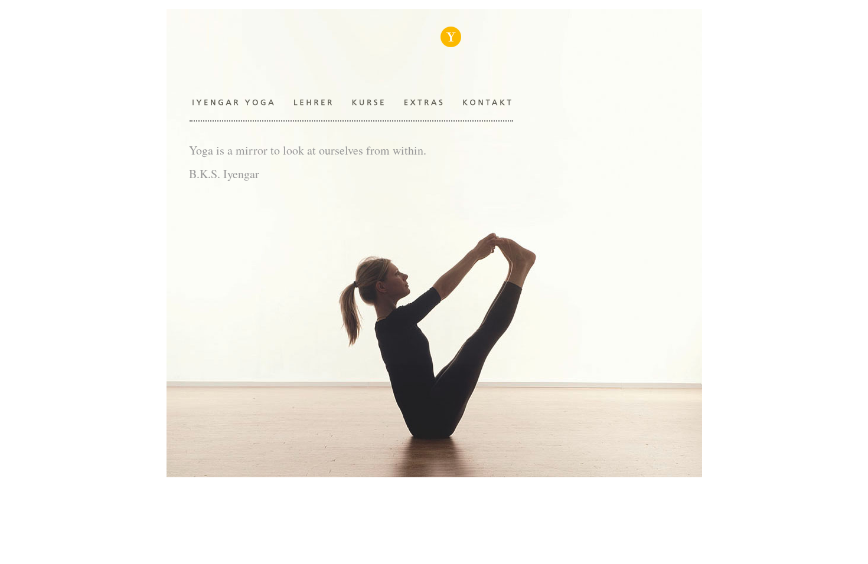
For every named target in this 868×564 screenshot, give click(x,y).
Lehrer (313, 102)
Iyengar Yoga (451, 50)
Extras (420, 102)
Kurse (366, 102)
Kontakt (487, 102)
